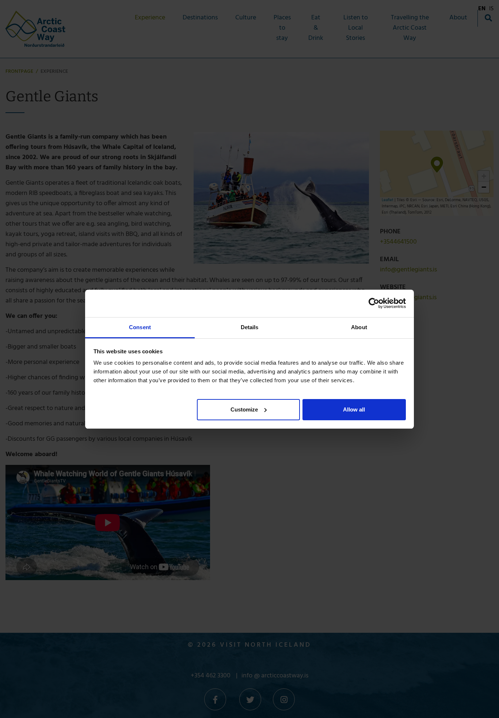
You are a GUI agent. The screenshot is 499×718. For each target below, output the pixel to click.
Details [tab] (250, 327)
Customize (244, 409)
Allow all (354, 409)
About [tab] (359, 327)
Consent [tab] (140, 327)
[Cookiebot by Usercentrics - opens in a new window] (374, 303)
